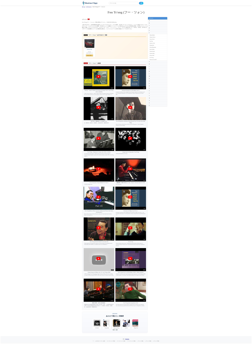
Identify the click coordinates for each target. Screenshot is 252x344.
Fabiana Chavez (152, 37)
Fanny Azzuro (152, 39)
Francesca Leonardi (153, 59)
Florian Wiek (152, 55)
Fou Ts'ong (151, 57)
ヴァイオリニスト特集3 (131, 341)
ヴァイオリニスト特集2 (121, 341)
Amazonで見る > (89, 55)
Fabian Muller (152, 35)
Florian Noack (152, 51)
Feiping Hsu (152, 45)
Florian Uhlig (152, 53)
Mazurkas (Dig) (89, 49)
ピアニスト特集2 (148, 341)
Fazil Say (151, 41)
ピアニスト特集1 (140, 341)
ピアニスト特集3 (156, 341)
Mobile (127, 339)
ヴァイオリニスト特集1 (111, 341)
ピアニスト (151, 18)
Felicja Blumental (153, 47)
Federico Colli (152, 43)
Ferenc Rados (152, 49)
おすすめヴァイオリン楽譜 (100, 341)
